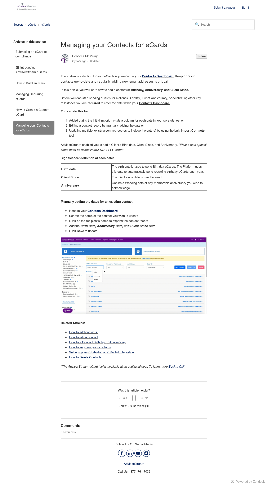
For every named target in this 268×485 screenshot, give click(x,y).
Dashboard (165, 76)
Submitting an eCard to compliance (31, 53)
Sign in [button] (245, 7)
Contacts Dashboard (103, 210)
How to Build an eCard (30, 83)
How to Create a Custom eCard (32, 112)
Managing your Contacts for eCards (32, 127)
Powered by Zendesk (250, 481)
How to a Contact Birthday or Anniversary (97, 342)
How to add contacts (83, 332)
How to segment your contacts (90, 347)
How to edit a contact (83, 337)
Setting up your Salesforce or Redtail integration (101, 352)
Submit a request (225, 7)
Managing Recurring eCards (29, 96)
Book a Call (176, 366)
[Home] (26, 9)
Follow (202, 56)
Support (18, 24)
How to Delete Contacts (85, 357)
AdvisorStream (134, 463)
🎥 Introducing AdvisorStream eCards (31, 69)
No (146, 398)
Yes (125, 398)
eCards (32, 24)
